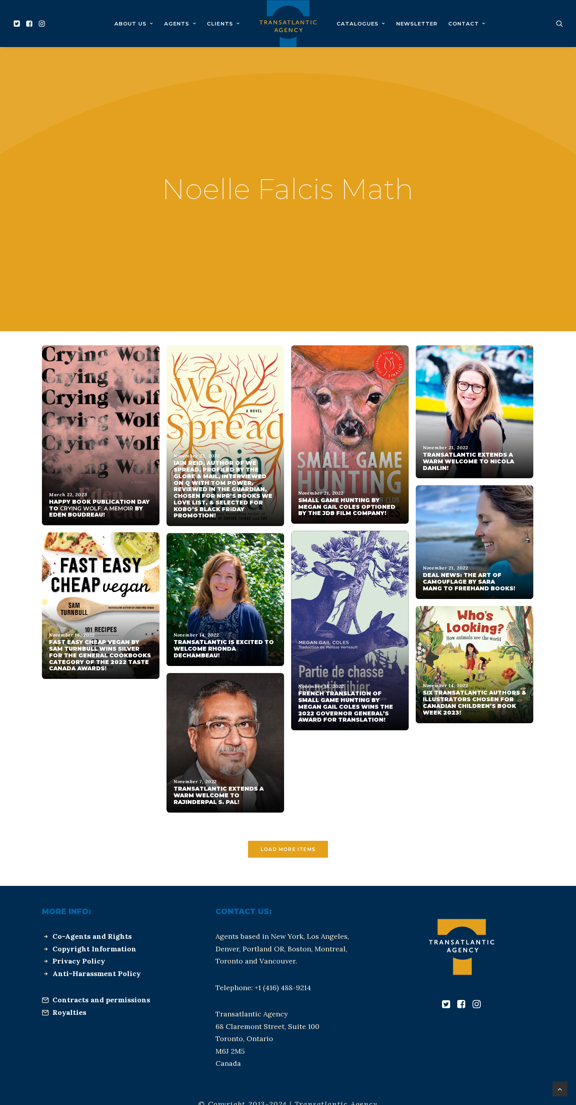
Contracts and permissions (101, 999)
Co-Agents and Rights (92, 936)
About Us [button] (130, 23)
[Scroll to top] (559, 1088)
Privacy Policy (79, 960)
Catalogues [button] (358, 23)
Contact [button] (463, 23)
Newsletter (416, 23)
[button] (18, 23)
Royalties (69, 1012)
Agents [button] (176, 23)
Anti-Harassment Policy (97, 973)
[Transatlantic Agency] (288, 23)
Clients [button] (220, 23)
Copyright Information (94, 948)
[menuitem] (18, 23)
